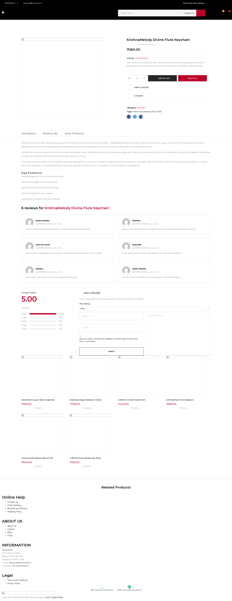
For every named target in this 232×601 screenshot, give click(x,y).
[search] (200, 13)
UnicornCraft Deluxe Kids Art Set (37, 458)
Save (142, 117)
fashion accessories (142, 111)
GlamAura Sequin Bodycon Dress (86, 400)
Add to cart (164, 78)
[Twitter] (135, 117)
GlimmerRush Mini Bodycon (180, 400)
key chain (157, 111)
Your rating (84, 304)
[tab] (28, 133)
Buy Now (192, 78)
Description (28, 133)
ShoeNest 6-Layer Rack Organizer (38, 400)
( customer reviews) (147, 44)
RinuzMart (141, 58)
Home (24, 25)
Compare (138, 96)
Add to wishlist (141, 87)
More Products (74, 133)
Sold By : (131, 58)
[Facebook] (129, 117)
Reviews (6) (50, 133)
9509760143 (10, 3)
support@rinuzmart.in (32, 3)
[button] (227, 13)
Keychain (35, 25)
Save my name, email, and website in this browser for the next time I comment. (108, 340)
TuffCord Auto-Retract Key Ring (85, 458)
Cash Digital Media (54, 597)
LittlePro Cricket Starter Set (131, 400)
